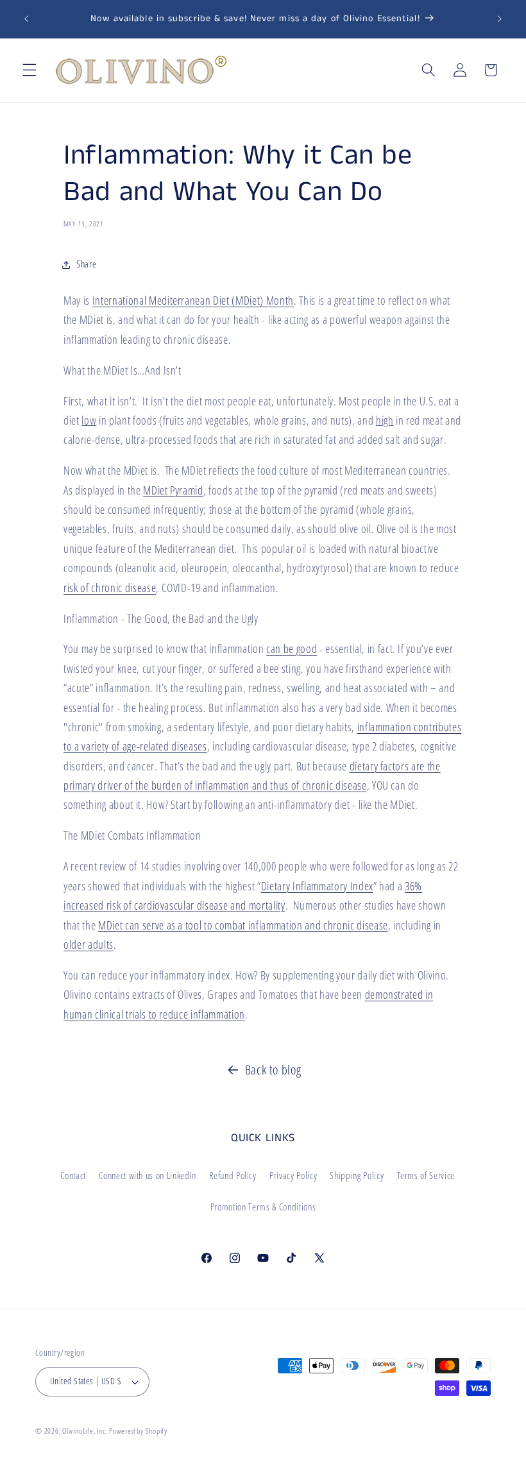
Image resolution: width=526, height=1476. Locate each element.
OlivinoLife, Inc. (84, 1430)
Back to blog (273, 1069)
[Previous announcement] (26, 19)
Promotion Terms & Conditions (263, 1207)
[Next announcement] (500, 19)
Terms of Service (426, 1175)
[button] (29, 70)
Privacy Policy (293, 1175)
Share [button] (86, 264)
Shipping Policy (357, 1175)
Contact (73, 1175)
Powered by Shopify (138, 1430)
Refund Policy (233, 1175)
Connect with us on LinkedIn (147, 1175)
